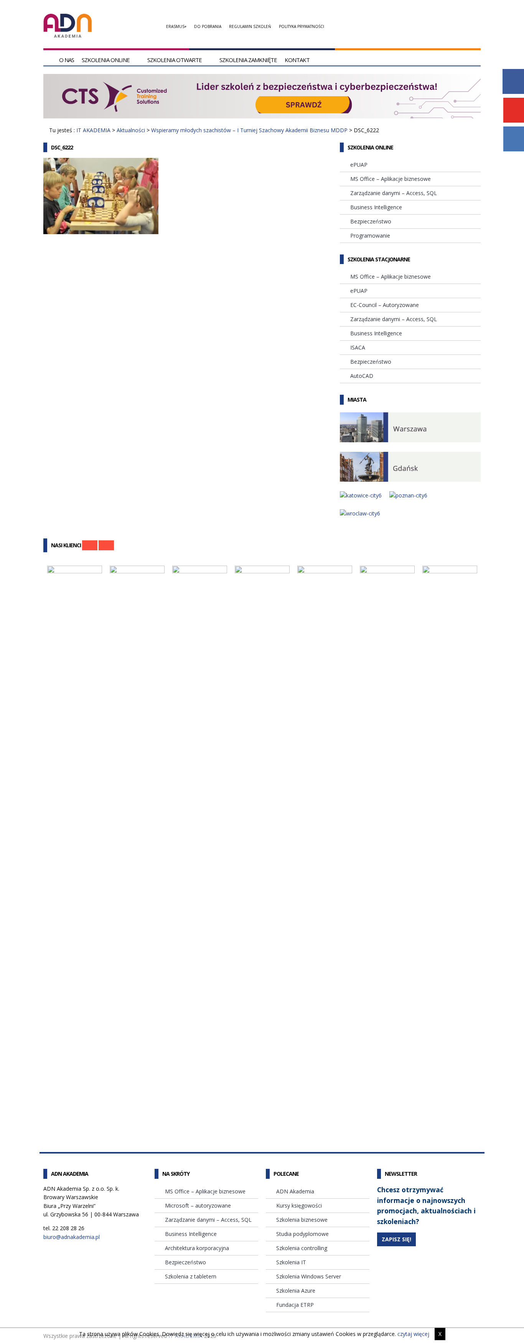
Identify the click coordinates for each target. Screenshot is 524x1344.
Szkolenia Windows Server (308, 1276)
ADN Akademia (295, 1191)
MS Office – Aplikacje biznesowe (390, 178)
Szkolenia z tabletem (190, 1276)
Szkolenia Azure (295, 1290)
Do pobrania (207, 26)
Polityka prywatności (301, 26)
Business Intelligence (376, 207)
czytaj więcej (413, 1333)
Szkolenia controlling (301, 1248)
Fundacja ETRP (295, 1304)
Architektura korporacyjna (197, 1248)
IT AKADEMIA (93, 130)
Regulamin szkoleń (250, 26)
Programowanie (370, 235)
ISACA (357, 347)
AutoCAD (361, 375)
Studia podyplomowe (302, 1233)
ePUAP (358, 164)
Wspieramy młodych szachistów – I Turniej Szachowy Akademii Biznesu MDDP (249, 130)
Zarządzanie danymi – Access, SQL (393, 193)
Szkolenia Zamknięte (248, 60)
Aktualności (131, 130)
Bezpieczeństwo (370, 221)
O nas (66, 60)
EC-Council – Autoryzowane (384, 305)
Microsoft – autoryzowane (198, 1205)
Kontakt (297, 60)
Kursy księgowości (299, 1205)
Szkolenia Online (106, 60)
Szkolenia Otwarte (174, 60)
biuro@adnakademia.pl (71, 1237)
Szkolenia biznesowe (302, 1219)
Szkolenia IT (291, 1262)
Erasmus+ (176, 26)
